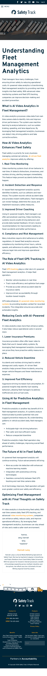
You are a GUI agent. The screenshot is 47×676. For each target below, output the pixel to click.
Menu (6, 7)
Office (7, 618)
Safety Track (23, 12)
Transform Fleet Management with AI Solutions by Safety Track (12, 647)
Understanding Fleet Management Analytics (23, 61)
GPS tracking (12, 269)
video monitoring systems (22, 515)
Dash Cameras (34, 619)
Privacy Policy (34, 626)
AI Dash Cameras (35, 616)
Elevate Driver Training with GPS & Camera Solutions (12, 643)
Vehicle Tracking (34, 620)
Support (8, 621)
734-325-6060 (14, 621)
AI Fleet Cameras (35, 614)
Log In (43, 2)
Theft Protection (12, 640)
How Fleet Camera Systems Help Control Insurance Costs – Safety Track (12, 637)
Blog (37, 2)
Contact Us (12, 611)
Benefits (12, 633)
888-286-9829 (14, 618)
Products (35, 611)
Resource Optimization (12, 645)
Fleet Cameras (34, 617)
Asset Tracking (34, 624)
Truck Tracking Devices (34, 622)
